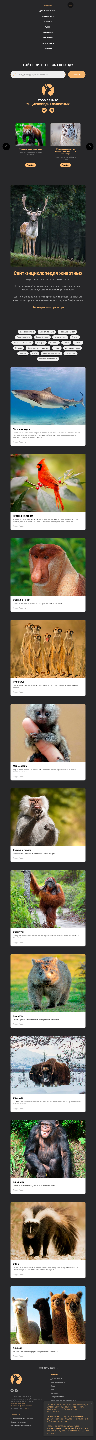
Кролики (54, 343)
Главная (48, 5)
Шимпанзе (18, 1182)
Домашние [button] (47, 16)
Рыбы (34, 353)
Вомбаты (18, 1016)
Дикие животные (27, 332)
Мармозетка (20, 766)
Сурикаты (18, 681)
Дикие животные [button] (47, 11)
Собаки (78, 343)
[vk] (12, 1390)
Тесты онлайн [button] (47, 43)
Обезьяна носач (21, 600)
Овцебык (18, 1098)
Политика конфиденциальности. (21, 1406)
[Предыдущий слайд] (6, 146)
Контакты (48, 49)
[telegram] (16, 1390)
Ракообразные (42, 337)
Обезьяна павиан (22, 850)
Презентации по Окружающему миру (63, 1400)
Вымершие (48, 38)
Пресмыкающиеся (67, 332)
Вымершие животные (48, 359)
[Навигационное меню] (70, 5)
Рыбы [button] (47, 27)
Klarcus (26, 1408)
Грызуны (40, 343)
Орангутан (18, 932)
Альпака (17, 1348)
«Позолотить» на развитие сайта (21, 1418)
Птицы (56, 348)
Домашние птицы (72, 348)
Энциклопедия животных (31, 149)
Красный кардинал (23, 515)
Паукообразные (23, 337)
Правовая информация (18, 1422)
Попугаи (23, 353)
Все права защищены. (18, 1404)
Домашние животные (22, 343)
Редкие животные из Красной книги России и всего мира (65, 151)
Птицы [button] (47, 22)
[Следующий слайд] (90, 146)
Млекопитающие (47, 332)
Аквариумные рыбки (51, 353)
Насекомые (48, 32)
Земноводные (60, 337)
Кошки (66, 343)
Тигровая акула (21, 429)
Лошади (18, 348)
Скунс (16, 1264)
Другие (75, 337)
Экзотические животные (38, 348)
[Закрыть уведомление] (91, 1403)
